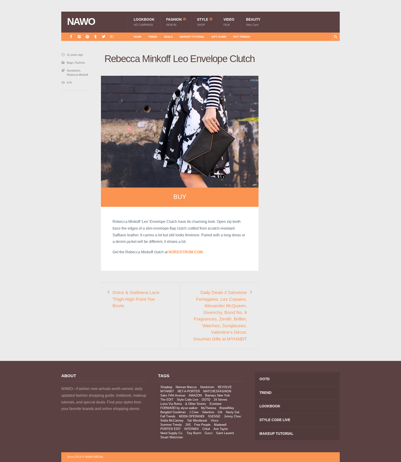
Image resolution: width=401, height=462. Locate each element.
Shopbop (166, 387)
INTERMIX (191, 428)
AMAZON (195, 395)
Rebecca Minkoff (77, 74)
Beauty (253, 21)
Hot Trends (241, 36)
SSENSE (214, 416)
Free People (202, 424)
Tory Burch (194, 433)
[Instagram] (79, 37)
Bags (70, 62)
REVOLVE (225, 387)
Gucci (209, 433)
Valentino (208, 412)
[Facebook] (71, 37)
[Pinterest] (87, 37)
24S (188, 424)
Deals (168, 36)
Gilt (220, 412)
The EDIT (166, 399)
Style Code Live (187, 399)
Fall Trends (167, 416)
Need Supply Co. (171, 433)
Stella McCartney (172, 420)
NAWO (81, 21)
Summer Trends (171, 424)
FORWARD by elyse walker (178, 407)
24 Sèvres (220, 399)
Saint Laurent (225, 433)
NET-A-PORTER (189, 391)
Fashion (174, 21)
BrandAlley (227, 407)
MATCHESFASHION (217, 391)
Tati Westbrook (197, 420)
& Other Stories (195, 403)
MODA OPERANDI (191, 416)
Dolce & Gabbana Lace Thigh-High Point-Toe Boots (136, 299)
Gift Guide (218, 36)
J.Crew (193, 412)
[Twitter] (104, 37)
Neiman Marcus (186, 387)
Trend (152, 36)
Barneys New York (217, 395)
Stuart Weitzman (171, 437)
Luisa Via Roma (171, 403)
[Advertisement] (305, 135)
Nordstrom (73, 70)
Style (202, 21)
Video (228, 21)
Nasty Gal (232, 412)
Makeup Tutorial (192, 36)
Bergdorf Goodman (173, 412)
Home (137, 36)
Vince (214, 420)
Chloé (206, 428)
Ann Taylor (220, 428)
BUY (179, 196)
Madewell (220, 424)
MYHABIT (167, 391)
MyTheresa (208, 407)
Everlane (215, 403)
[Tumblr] (95, 37)
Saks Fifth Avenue (172, 395)
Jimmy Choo (232, 416)
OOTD (206, 399)
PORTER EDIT (170, 428)
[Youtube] (112, 37)
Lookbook (144, 21)
